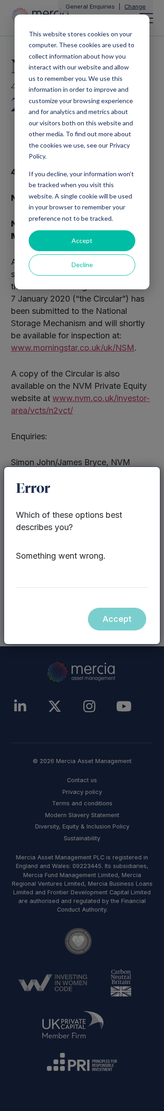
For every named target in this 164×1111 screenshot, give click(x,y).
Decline (82, 264)
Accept (82, 240)
